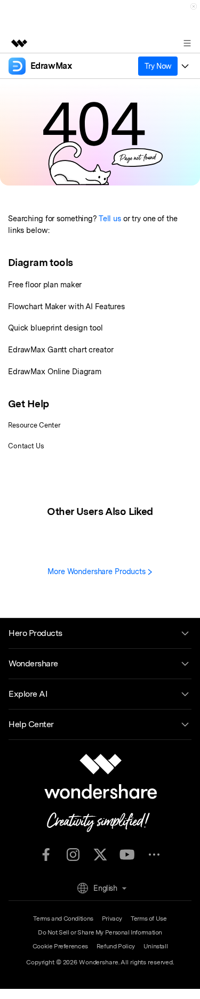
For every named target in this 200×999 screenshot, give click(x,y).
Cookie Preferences (60, 946)
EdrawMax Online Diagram (54, 371)
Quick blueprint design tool (55, 327)
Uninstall (155, 946)
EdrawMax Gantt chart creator (60, 349)
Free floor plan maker (45, 284)
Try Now (158, 65)
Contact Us (26, 446)
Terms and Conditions (63, 918)
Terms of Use (148, 918)
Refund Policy (116, 946)
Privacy (112, 918)
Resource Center (34, 425)
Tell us (110, 218)
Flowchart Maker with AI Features (66, 306)
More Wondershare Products (97, 571)
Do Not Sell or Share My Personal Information (100, 932)
